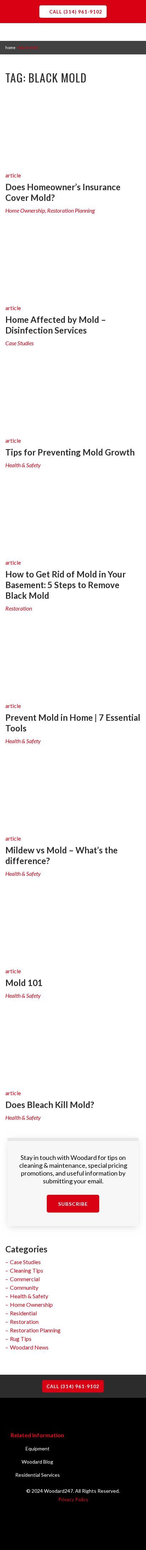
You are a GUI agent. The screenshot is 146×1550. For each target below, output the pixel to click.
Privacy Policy (73, 1499)
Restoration (24, 1321)
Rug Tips (21, 1338)
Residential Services (37, 1475)
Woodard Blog (37, 1462)
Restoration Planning (35, 1330)
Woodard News (29, 1347)
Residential (23, 1313)
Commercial (25, 1278)
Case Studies (25, 1261)
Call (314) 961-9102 (75, 12)
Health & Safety (29, 1296)
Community (24, 1287)
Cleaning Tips (26, 1270)
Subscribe (73, 1204)
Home (10, 47)
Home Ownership (31, 1304)
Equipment (38, 1448)
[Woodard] (73, 55)
